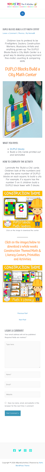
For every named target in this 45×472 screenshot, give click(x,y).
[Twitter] (19, 450)
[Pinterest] (30, 450)
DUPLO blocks (17, 149)
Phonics (21, 33)
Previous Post (23, 313)
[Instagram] (25, 450)
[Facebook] (14, 450)
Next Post (22, 320)
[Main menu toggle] (22, 13)
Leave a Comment (10, 33)
